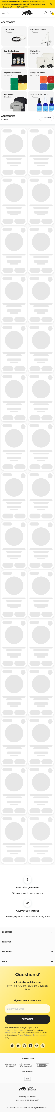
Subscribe (27, 1019)
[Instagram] (24, 1045)
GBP (37, 1100)
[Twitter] (18, 1045)
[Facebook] (12, 1045)
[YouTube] (36, 1045)
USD (32, 1100)
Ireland (33, 1096)
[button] (27, 932)
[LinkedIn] (30, 1045)
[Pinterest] (42, 1045)
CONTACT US (22, 7)
